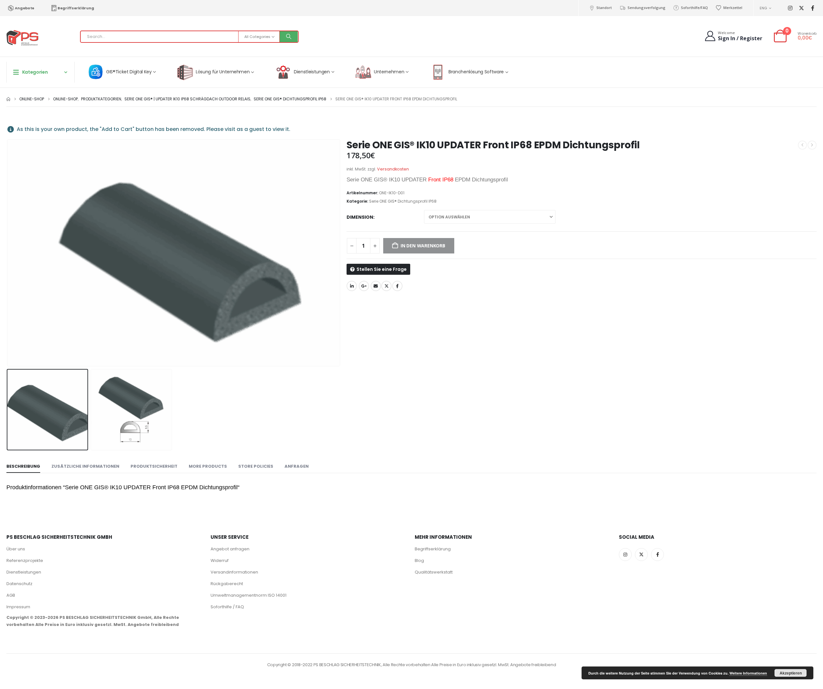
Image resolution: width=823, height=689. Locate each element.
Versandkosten (393, 169)
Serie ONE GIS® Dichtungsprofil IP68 (403, 201)
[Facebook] (813, 8)
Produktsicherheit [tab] (154, 466)
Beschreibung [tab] (23, 466)
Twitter (386, 286)
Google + (364, 286)
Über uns (15, 549)
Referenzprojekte (24, 560)
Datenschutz (19, 584)
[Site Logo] (22, 38)
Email (376, 286)
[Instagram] (790, 8)
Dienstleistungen (23, 572)
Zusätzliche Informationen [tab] (85, 466)
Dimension (360, 217)
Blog (419, 560)
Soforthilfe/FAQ (694, 7)
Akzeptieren (791, 673)
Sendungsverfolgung (646, 7)
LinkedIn (352, 286)
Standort (604, 7)
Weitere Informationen (748, 673)
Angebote (24, 8)
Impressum (18, 607)
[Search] (289, 36)
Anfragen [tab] (297, 466)
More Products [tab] (208, 466)
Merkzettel (732, 7)
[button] (8, 253)
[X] (801, 8)
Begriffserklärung (76, 8)
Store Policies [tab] (255, 466)
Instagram (625, 554)
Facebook (397, 286)
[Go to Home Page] (8, 99)
